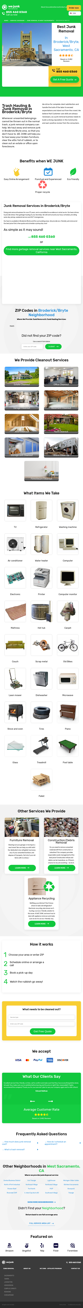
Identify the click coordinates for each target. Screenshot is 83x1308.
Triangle (71, 1193)
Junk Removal (8, 1268)
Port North (31, 1189)
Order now (74, 8)
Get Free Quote (43, 1031)
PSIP (51, 1189)
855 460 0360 (16, 13)
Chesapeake (9, 1295)
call (41, 237)
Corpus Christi (10, 1289)
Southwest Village (51, 1193)
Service (56, 7)
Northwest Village (51, 1185)
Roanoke (7, 1292)
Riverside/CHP (12, 1193)
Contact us (63, 7)
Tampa (6, 1279)
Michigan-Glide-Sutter (71, 1180)
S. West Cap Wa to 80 (31, 1193)
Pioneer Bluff (11, 1189)
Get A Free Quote (63, 79)
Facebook (78, 1276)
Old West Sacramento (71, 1185)
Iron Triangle (31, 1180)
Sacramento (9, 1276)
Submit (51, 347)
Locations (50, 7)
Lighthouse (51, 1180)
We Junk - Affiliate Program (51, 1268)
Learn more (20, 868)
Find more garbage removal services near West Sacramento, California (41, 251)
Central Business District (12, 1180)
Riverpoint (71, 1189)
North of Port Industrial (12, 1185)
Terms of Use (62, 1304)
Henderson (8, 1285)
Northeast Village (32, 1185)
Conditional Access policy (74, 1304)
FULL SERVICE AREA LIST (39, 1223)
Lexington (8, 1282)
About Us (44, 7)
